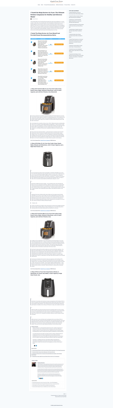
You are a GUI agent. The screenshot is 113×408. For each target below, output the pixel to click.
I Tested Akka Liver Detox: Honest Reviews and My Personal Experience (43, 385)
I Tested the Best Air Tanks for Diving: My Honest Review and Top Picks (58, 395)
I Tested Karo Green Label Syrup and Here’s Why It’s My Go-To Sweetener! (45, 356)
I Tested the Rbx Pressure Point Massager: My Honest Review (43, 351)
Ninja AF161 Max (36, 143)
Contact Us (73, 4)
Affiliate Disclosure (59, 4)
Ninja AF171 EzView (37, 213)
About (42, 4)
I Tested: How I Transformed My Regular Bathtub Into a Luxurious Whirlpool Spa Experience (75, 21)
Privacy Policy (67, 4)
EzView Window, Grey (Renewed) (48, 92)
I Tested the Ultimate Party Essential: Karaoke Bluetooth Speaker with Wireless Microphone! (46, 354)
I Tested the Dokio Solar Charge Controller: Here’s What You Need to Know (75, 36)
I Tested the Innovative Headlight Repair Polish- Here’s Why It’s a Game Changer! (76, 50)
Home (39, 4)
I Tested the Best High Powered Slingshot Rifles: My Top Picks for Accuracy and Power (45, 383)
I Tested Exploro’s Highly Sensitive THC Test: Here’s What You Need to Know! (75, 31)
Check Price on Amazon (59, 44)
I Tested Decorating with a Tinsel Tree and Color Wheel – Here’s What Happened (44, 382)
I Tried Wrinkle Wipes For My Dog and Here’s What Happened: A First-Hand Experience (48, 350)
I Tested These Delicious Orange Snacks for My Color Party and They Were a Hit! (76, 26)
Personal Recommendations (49, 4)
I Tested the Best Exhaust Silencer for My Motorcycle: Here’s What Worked (43, 386)
